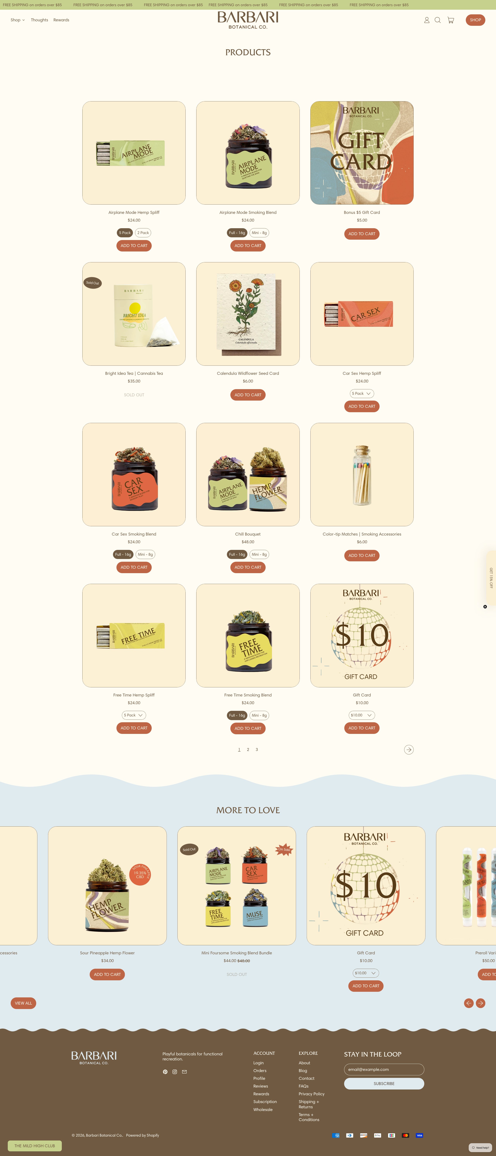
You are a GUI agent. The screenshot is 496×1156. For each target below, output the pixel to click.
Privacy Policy (312, 1093)
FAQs (303, 1086)
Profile (259, 1078)
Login (258, 1062)
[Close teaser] (485, 607)
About (304, 1062)
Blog (303, 1070)
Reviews (260, 1086)
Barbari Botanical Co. (104, 1135)
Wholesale (263, 1109)
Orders (259, 1070)
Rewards (61, 19)
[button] (491, 578)
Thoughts (39, 19)
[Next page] (409, 750)
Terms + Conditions (309, 1117)
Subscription (265, 1101)
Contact (306, 1078)
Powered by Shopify (142, 1135)
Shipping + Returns (309, 1104)
